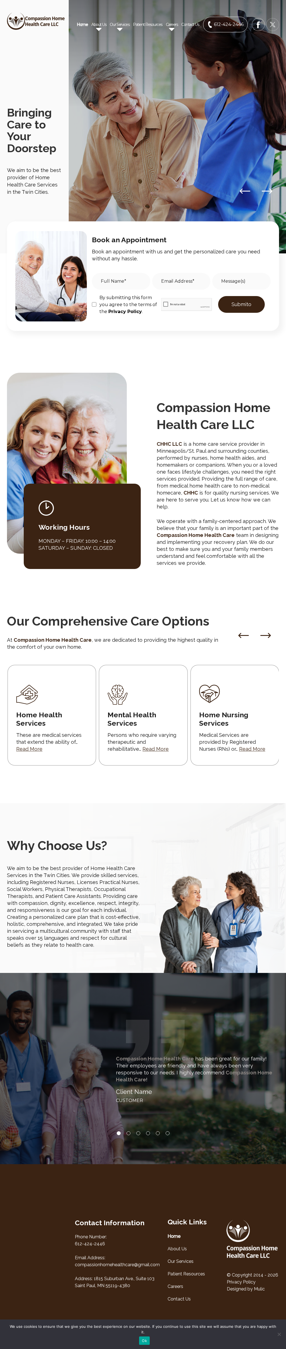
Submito (241, 304)
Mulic (259, 1289)
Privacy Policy (125, 311)
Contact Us (190, 24)
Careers (175, 1286)
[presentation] (243, 636)
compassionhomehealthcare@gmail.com (117, 1264)
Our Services (181, 1261)
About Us (177, 1248)
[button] (119, 1133)
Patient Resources (147, 24)
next (267, 191)
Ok (144, 1340)
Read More (29, 749)
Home (82, 24)
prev (244, 191)
